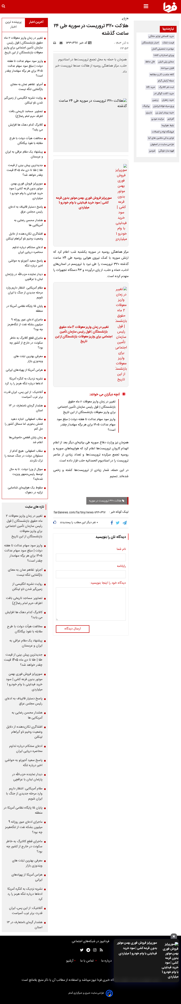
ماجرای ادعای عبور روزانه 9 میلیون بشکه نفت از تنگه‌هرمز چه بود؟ (25, 324)
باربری (149, 113)
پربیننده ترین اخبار (13, 24)
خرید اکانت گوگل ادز (164, 94)
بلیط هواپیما (168, 125)
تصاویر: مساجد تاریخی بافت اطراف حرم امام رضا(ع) (26, 114)
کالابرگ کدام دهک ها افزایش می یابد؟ (25, 127)
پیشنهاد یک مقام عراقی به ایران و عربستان (24, 154)
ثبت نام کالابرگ (166, 87)
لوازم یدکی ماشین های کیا (161, 138)
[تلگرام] (124, 522)
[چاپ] (56, 42)
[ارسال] (62, 42)
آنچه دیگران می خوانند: (104, 394)
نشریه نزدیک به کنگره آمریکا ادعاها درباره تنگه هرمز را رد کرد (24, 381)
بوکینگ (146, 106)
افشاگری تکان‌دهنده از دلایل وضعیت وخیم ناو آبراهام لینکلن (24, 236)
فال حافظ (150, 62)
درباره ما (107, 961)
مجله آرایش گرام (166, 81)
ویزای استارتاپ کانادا (164, 55)
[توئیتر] (80, 950)
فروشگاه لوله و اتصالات (163, 132)
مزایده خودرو (157, 119)
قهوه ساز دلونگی (166, 151)
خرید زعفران (168, 100)
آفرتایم (171, 119)
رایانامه (121, 566)
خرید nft (150, 87)
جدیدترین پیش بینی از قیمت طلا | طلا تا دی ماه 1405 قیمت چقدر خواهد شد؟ (25, 170)
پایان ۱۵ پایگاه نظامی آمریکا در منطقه (24, 309)
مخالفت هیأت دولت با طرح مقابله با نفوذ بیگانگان (26, 141)
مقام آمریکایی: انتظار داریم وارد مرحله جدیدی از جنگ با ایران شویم (24, 292)
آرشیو (69, 961)
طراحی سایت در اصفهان (162, 144)
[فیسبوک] (113, 522)
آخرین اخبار (36, 22)
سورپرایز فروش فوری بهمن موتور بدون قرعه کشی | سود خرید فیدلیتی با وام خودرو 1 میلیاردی (137, 948)
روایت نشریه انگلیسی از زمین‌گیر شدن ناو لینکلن (23, 100)
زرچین (155, 100)
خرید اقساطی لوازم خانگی (161, 36)
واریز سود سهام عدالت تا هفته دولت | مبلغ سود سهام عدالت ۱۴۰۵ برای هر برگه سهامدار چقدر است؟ (86, 425)
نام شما (121, 549)
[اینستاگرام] (93, 950)
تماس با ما (87, 961)
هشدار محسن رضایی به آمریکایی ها (28, 223)
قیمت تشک (168, 43)
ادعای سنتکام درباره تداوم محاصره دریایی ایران (28, 250)
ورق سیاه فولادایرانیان (163, 106)
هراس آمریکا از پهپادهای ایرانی (24, 370)
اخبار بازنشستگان (150, 43)
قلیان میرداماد (167, 68)
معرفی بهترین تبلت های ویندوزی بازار (28, 359)
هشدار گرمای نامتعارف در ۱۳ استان (26, 408)
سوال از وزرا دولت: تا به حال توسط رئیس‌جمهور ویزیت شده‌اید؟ (26, 474)
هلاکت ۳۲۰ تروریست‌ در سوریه (105, 501)
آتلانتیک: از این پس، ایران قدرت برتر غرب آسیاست (23, 395)
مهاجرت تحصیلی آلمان (163, 49)
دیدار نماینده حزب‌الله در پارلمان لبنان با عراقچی (24, 277)
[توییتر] (118, 522)
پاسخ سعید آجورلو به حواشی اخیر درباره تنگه (25, 263)
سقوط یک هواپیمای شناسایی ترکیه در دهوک (25, 490)
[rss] (100, 950)
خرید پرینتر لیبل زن (165, 113)
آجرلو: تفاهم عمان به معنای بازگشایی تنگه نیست (26, 87)
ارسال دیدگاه (72, 628)
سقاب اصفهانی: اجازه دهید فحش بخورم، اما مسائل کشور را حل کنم (24, 424)
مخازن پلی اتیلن (166, 62)
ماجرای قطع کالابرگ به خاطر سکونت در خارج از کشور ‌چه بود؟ (26, 343)
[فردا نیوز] (170, 7)
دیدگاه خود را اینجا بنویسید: (108, 583)
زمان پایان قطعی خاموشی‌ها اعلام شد (26, 440)
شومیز (152, 151)
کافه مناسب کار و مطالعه (162, 75)
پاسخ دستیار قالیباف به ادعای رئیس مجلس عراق (25, 209)
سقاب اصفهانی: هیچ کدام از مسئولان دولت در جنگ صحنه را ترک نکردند (24, 456)
